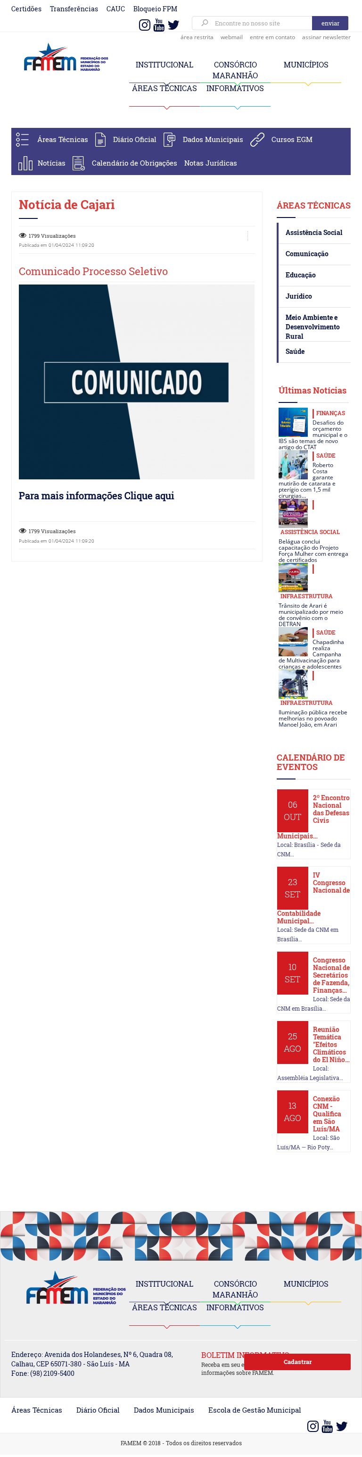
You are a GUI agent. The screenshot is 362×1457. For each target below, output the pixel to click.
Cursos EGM (292, 139)
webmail (232, 37)
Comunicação (307, 253)
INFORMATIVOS (235, 88)
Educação (301, 274)
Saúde (295, 351)
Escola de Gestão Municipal (254, 1410)
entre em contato (272, 37)
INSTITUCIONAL (164, 64)
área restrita (197, 37)
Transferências (74, 8)
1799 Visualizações (52, 235)
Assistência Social (314, 232)
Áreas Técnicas (62, 139)
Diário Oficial (134, 139)
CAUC (116, 8)
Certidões (26, 8)
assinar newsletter (326, 37)
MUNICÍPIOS (306, 64)
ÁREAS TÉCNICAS (164, 88)
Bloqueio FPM (155, 8)
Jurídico (299, 296)
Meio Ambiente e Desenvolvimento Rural (313, 327)
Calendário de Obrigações (134, 162)
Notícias (52, 162)
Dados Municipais (213, 139)
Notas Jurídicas (210, 162)
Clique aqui (149, 495)
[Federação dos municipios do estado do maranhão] (63, 57)
